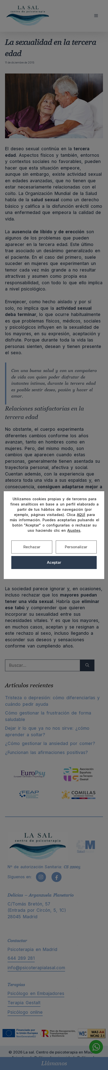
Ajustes (73, 530)
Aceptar (54, 562)
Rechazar (31, 546)
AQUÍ (81, 514)
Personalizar (76, 546)
